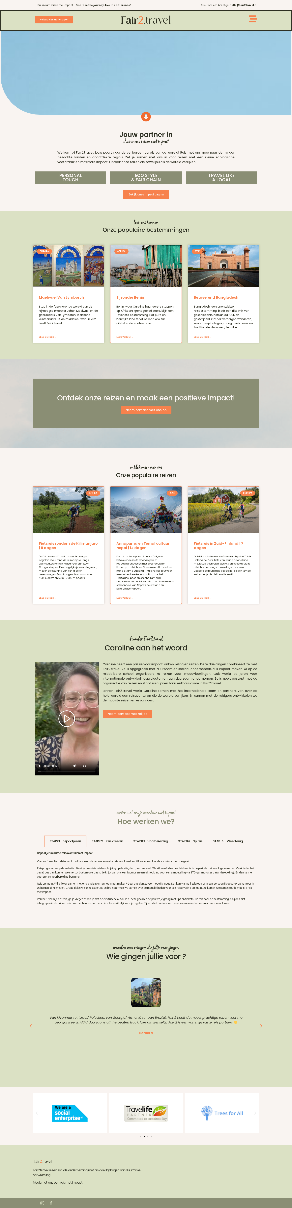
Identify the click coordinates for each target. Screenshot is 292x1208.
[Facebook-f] (51, 1203)
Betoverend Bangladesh (216, 297)
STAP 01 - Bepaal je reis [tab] (65, 841)
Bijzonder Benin (130, 297)
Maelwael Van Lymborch (61, 297)
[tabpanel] (146, 880)
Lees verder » (47, 337)
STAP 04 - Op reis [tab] (190, 841)
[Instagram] (42, 1203)
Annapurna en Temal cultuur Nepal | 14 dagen (142, 545)
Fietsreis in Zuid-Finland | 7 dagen (218, 545)
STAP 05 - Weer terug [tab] (228, 841)
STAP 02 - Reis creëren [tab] (107, 841)
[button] (31, 1026)
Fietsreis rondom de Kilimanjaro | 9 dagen (68, 545)
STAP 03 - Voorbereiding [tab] (150, 841)
